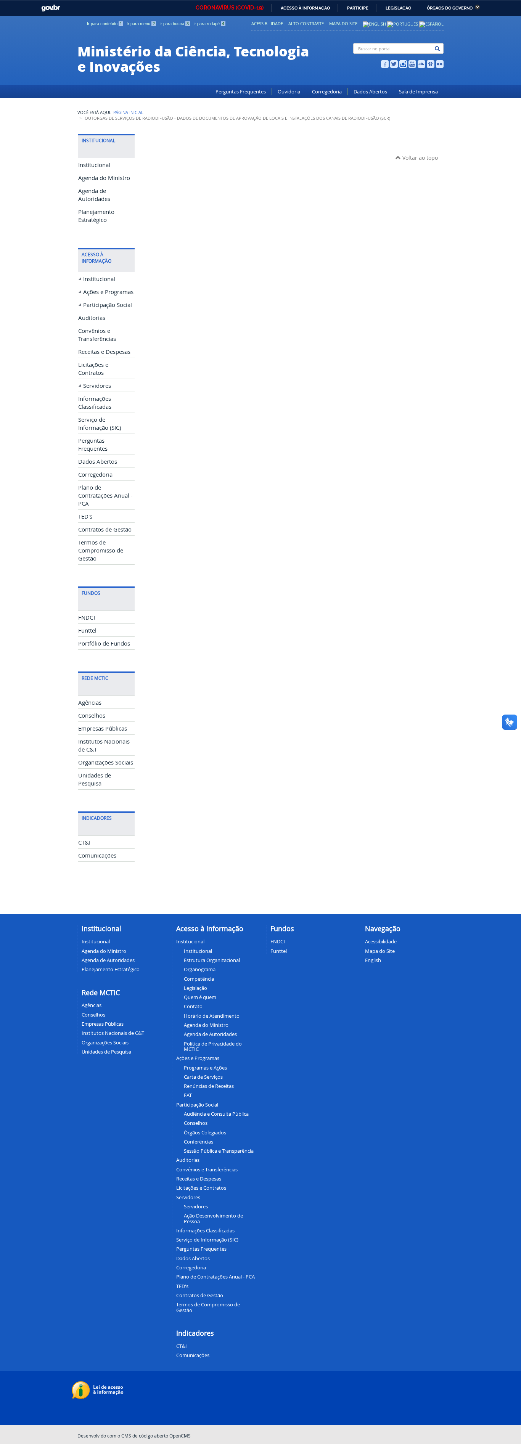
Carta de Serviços (203, 1076)
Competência (199, 978)
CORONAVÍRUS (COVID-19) (230, 8)
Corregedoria (327, 91)
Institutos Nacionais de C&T (113, 1033)
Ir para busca (174, 23)
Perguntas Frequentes (240, 91)
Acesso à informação (305, 8)
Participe (357, 8)
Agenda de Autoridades (210, 1034)
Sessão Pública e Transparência (219, 1150)
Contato (193, 1006)
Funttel (87, 630)
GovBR (49, 6)
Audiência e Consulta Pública (216, 1113)
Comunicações (97, 855)
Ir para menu (141, 23)
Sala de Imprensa (418, 91)
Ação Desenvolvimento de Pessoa (213, 1218)
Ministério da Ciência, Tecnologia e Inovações (193, 58)
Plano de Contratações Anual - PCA (105, 495)
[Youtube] (412, 63)
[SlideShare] (430, 63)
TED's (85, 516)
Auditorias (91, 317)
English (373, 960)
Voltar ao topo (419, 157)
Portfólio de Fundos (104, 643)
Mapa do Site (343, 23)
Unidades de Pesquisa (106, 1051)
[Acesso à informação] (98, 1389)
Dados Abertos (370, 91)
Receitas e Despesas (104, 351)
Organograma (199, 969)
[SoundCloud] (421, 63)
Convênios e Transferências (207, 1169)
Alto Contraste (306, 23)
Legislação (398, 8)
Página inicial (128, 112)
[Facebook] (385, 63)
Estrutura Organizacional (212, 960)
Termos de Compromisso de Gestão (100, 550)
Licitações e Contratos (201, 1187)
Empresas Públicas (102, 728)
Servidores (97, 385)
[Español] (431, 23)
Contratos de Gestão (105, 529)
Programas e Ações (205, 1067)
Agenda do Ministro (104, 178)
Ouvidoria (289, 91)
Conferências (198, 1141)
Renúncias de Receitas (209, 1086)
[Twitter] (394, 63)
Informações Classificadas (205, 1230)
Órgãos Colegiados (205, 1132)
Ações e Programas (108, 292)
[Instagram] (403, 63)
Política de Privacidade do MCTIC (213, 1046)
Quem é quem (200, 997)
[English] (374, 23)
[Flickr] (440, 63)
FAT (188, 1095)
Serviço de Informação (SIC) (207, 1239)
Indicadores (195, 1333)
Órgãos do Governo (450, 8)
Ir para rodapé (208, 23)
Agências (89, 702)
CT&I (84, 842)
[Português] (402, 23)
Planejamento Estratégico (111, 969)
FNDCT (87, 617)
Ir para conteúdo (104, 23)
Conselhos (91, 715)
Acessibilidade (267, 23)
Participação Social (107, 304)
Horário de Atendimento (212, 1015)
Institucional (94, 165)
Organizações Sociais (105, 762)
